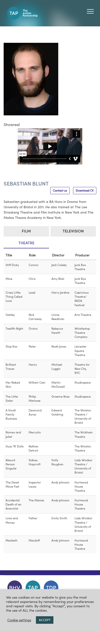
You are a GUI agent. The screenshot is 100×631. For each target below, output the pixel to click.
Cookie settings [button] (19, 620)
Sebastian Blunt (26, 183)
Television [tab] (73, 231)
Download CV (85, 190)
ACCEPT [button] (44, 620)
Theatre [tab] (26, 242)
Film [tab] (26, 231)
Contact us (60, 190)
